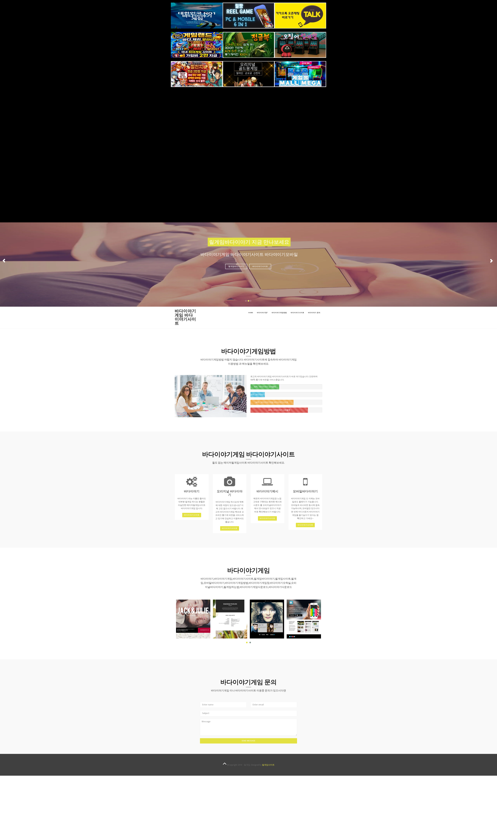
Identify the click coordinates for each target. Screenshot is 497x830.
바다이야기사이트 (260, 266)
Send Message (248, 740)
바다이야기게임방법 (279, 312)
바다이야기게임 (236, 266)
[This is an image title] (193, 619)
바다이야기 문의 (314, 312)
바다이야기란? (262, 312)
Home (250, 312)
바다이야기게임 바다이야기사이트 (185, 317)
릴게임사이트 (268, 765)
